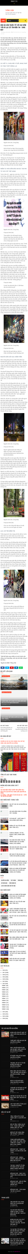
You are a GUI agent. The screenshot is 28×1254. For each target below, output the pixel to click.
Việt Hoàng (13, 880)
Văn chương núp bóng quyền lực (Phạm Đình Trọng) (13, 718)
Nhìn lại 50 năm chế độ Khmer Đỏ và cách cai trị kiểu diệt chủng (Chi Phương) (17, 870)
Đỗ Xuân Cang (4, 883)
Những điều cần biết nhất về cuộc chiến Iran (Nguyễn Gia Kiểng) (18, 1034)
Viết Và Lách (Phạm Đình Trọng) (10, 686)
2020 (3, 979)
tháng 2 (4, 987)
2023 (3, 1011)
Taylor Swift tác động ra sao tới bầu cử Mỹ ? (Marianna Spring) (17, 946)
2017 (3, 972)
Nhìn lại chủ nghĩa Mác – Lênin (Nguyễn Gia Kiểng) (17, 1081)
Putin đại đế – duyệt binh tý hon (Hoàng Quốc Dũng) (17, 819)
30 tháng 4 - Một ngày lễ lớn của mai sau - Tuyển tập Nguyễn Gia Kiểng (14, 795)
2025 (3, 1016)
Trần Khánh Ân (12, 883)
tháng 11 (4, 1007)
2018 (3, 974)
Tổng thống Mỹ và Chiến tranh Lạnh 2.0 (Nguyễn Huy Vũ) (18, 1117)
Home (3, 20)
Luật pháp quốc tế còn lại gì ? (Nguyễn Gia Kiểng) (18, 1104)
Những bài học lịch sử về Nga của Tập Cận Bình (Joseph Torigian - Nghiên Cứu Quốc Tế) (17, 1222)
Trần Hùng (20, 880)
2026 (3, 1018)
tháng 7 (4, 998)
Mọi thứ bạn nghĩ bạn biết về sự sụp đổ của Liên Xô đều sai (17, 924)
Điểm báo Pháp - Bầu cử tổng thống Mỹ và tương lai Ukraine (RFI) (18, 1182)
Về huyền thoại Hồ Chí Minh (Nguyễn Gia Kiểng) (18, 1056)
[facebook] (14, 3)
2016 (3, 970)
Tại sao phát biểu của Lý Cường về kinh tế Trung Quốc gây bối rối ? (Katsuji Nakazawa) (18, 1212)
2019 (3, 977)
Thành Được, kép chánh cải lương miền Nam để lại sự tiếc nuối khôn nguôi (14, 701)
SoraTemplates (17, 1251)
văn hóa (2, 34)
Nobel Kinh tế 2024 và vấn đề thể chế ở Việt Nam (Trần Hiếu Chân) (17, 953)
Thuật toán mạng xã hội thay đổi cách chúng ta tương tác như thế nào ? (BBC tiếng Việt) (18, 910)
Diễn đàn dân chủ (17, 32)
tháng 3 (4, 990)
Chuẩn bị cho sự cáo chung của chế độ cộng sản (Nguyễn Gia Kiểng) (12, 742)
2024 (3, 1014)
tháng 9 (4, 1002)
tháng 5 (4, 994)
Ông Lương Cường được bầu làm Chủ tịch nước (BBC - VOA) (18, 938)
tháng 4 (4, 992)
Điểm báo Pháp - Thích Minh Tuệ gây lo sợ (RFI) (18, 1190)
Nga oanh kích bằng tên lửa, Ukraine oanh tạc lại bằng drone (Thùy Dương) (17, 841)
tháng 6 (4, 996)
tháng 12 (4, 1009)
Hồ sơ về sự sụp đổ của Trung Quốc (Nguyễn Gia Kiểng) (13, 792)
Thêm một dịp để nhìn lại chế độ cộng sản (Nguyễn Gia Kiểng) (18, 1089)
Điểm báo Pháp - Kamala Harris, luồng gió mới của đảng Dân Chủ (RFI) (17, 1158)
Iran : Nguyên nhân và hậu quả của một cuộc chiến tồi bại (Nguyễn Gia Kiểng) (18, 1049)
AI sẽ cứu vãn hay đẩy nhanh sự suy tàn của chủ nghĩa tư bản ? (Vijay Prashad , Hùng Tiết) (18, 863)
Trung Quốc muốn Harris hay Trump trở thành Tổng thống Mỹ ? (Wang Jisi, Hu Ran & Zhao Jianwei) (18, 1141)
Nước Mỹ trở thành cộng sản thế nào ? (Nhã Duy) (17, 1133)
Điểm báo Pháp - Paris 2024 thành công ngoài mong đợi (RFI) (18, 1174)
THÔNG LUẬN (9, 10)
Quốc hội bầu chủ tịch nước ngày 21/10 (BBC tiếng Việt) (17, 959)
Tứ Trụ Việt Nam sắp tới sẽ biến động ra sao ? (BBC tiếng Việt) (18, 931)
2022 (3, 983)
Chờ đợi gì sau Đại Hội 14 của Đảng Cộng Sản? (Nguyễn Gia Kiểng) (18, 1097)
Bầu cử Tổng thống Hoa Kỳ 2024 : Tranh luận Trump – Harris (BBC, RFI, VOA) (17, 1125)
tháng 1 (4, 985)
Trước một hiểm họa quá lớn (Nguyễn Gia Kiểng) (18, 1041)
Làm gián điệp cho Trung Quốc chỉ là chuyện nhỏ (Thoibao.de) (17, 1203)
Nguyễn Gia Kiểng (5, 880)
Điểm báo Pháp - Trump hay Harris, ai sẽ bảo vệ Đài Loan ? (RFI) (18, 1150)
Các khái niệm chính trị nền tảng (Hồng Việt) (12, 790)
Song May (23, 32)
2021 (3, 981)
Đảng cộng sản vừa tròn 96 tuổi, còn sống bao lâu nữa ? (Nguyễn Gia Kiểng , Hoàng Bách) (18, 1073)
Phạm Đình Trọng (6, 676)
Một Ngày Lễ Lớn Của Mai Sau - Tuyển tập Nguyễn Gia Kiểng (17, 855)
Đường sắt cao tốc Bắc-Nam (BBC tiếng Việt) (17, 826)
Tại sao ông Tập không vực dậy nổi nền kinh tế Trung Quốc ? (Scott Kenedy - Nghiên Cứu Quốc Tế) (17, 1231)
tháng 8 (4, 1000)
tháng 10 (4, 1005)
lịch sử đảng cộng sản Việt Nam (8, 885)
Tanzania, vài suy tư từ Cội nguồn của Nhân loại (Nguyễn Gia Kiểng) (17, 1064)
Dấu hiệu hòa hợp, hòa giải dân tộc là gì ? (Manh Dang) (18, 848)
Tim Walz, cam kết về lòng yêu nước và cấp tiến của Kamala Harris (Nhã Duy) (17, 1166)
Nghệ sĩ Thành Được (6, 692)
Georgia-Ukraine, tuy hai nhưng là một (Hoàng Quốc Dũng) (17, 834)
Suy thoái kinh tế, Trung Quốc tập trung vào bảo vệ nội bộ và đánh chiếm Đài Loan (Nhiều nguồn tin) (17, 1241)
